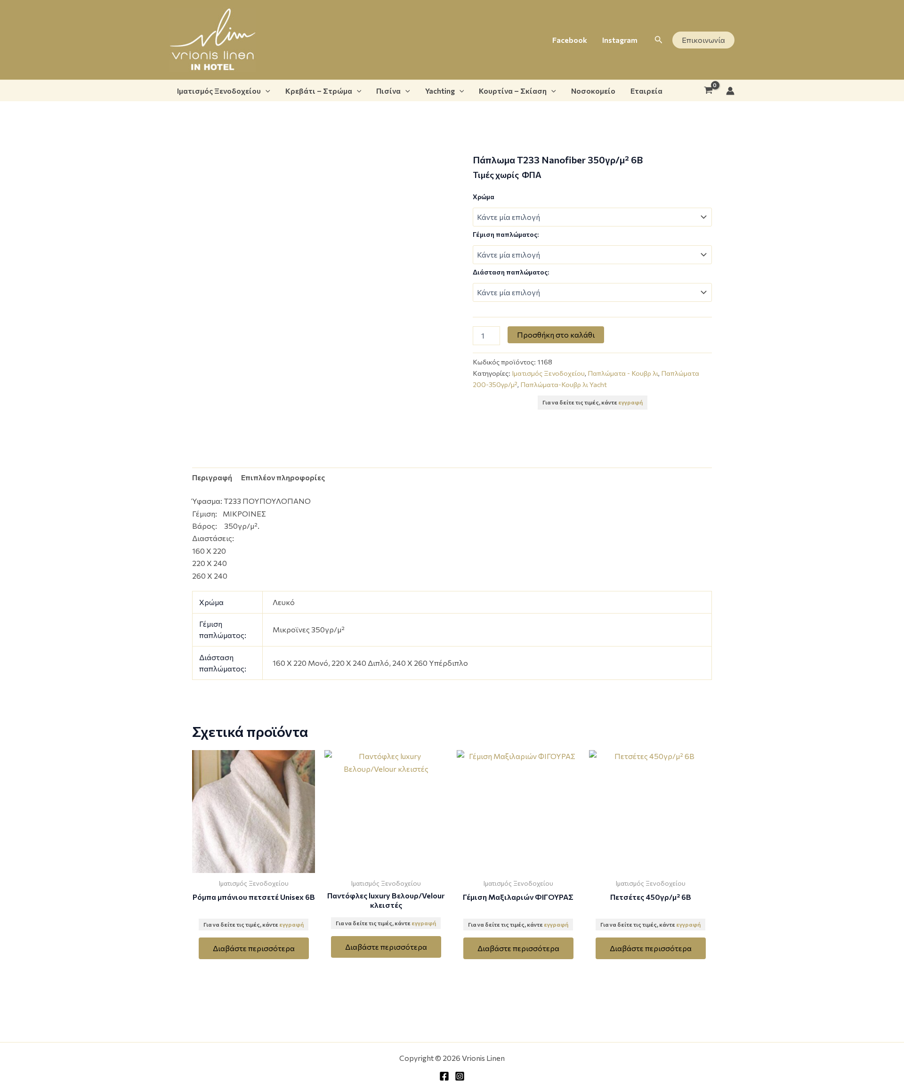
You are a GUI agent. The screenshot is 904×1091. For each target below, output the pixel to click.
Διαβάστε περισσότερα (254, 948)
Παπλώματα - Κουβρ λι (623, 373)
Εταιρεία (646, 90)
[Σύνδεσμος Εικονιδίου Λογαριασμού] (730, 91)
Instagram (620, 39)
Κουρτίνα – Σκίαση (513, 90)
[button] (658, 40)
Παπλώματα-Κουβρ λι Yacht (563, 384)
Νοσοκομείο (593, 90)
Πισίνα (388, 90)
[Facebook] (444, 1076)
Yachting (440, 90)
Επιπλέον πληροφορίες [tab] (283, 477)
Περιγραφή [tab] (212, 477)
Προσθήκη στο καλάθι (556, 334)
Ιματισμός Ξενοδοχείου (219, 90)
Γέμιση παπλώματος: (506, 234)
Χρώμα (483, 197)
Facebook (569, 39)
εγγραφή (630, 402)
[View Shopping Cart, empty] (708, 91)
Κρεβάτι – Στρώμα (318, 90)
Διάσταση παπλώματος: (511, 272)
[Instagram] (460, 1076)
